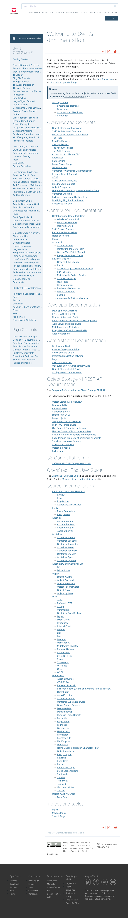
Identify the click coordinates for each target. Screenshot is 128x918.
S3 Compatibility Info (23, 353)
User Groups (33, 880)
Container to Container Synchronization (72, 170)
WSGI (60, 672)
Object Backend (65, 580)
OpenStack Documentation (30, 38)
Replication (57, 157)
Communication (65, 245)
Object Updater (65, 593)
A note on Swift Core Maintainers (73, 298)
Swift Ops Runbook (62, 362)
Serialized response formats (66, 441)
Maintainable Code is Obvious (72, 275)
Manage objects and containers (78, 479)
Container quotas (61, 411)
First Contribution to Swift (65, 317)
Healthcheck (63, 731)
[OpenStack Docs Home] (14, 38)
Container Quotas (66, 698)
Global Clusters (59, 167)
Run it (60, 265)
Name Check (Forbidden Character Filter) (78, 747)
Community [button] (71, 13)
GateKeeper (63, 728)
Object (55, 573)
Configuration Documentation (67, 372)
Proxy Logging (64, 754)
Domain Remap (65, 711)
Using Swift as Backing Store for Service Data (75, 190)
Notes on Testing (60, 235)
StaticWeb (62, 774)
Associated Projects (62, 203)
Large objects (59, 418)
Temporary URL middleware (66, 421)
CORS (55, 177)
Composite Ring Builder (69, 504)
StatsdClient (63, 652)
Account (56, 517)
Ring (59, 498)
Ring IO (61, 494)
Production (62, 115)
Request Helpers (65, 649)
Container (57, 534)
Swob (60, 659)
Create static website (63, 444)
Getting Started (60, 102)
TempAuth (62, 780)
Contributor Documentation (26, 339)
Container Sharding (62, 193)
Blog (99, 13)
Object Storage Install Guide (66, 369)
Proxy (55, 508)
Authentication (59, 408)
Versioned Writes (65, 787)
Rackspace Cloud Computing (97, 899)
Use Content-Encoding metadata (69, 428)
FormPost (62, 724)
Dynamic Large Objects (69, 715)
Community (58, 242)
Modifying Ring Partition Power (68, 200)
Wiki (49, 897)
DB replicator (63, 570)
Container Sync (65, 557)
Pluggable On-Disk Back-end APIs (69, 330)
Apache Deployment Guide (65, 349)
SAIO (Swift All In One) (63, 314)
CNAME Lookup (65, 695)
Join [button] (114, 13)
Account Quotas (65, 678)
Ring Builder (63, 501)
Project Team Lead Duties (70, 255)
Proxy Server (63, 514)
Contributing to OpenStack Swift (68, 216)
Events (31, 884)
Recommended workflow (64, 232)
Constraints (63, 609)
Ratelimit (61, 757)
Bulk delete (58, 451)
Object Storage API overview (67, 128)
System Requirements (68, 105)
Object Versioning (66, 751)
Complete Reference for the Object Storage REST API (79, 390)
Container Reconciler (67, 550)
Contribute (33, 894)
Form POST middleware (64, 424)
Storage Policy (64, 655)
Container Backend (67, 540)
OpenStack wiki (104, 79)
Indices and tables (22, 362)
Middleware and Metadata (65, 327)
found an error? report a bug (107, 845)
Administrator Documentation (27, 346)
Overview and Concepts (25, 336)
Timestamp (63, 662)
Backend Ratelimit (66, 685)
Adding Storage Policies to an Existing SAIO (74, 320)
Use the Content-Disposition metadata (71, 431)
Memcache (62, 744)
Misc (54, 596)
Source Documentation (24, 359)
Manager (61, 639)
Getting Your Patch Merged (71, 252)
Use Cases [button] (47, 13)
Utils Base (62, 665)
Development (64, 109)
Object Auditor (64, 577)
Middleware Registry (67, 646)
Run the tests (64, 271)
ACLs (59, 600)
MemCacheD (63, 642)
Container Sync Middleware (71, 701)
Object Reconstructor (68, 586)
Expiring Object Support (64, 174)
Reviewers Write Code (68, 288)
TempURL (62, 784)
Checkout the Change (68, 262)
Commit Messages (66, 278)
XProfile (61, 790)
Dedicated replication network (67, 356)
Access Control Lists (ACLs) (66, 154)
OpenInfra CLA (72, 903)
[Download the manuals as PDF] (108, 52)
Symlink (61, 777)
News (12, 894)
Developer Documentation (26, 343)
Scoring (61, 294)
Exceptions (62, 623)
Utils (59, 669)
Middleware (58, 675)
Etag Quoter (63, 721)
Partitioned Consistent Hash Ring (69, 491)
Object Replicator (66, 583)
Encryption (62, 718)
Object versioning (61, 415)
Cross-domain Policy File (64, 180)
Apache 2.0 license (101, 893)
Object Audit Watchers (63, 793)
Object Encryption (61, 187)
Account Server (65, 531)
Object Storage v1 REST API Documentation (35, 349)
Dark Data (62, 797)
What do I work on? (67, 222)
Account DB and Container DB (67, 563)
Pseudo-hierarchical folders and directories (74, 434)
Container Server (65, 547)
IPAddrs (61, 629)
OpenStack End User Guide (66, 475)
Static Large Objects (67, 770)
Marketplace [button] (87, 13)
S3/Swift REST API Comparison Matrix (71, 463)
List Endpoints (64, 741)
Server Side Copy (66, 767)
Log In (111, 18)
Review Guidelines (61, 258)
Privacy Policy (72, 900)
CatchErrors (63, 692)
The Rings (57, 137)
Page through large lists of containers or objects (76, 438)
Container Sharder (66, 554)
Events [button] (59, 13)
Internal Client (64, 626)
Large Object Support (63, 164)
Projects (13, 880)
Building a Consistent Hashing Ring (70, 197)
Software (33, 13)
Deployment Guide (61, 346)
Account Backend (66, 524)
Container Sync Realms (69, 613)
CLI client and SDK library (70, 112)
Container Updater (66, 560)
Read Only (62, 761)
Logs (54, 359)
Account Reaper (65, 527)
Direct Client (63, 619)
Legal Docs (71, 883)
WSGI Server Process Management (70, 134)
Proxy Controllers (66, 511)
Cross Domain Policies (68, 705)
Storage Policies (60, 144)
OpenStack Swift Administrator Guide (71, 365)
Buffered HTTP (64, 603)
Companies (33, 890)
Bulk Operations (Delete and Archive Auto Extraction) (84, 688)
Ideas (55, 239)
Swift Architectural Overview (66, 131)
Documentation (65, 285)
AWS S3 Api (63, 682)
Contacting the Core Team (70, 248)
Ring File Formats (60, 141)
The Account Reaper (62, 147)
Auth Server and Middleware (66, 323)
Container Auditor (66, 537)
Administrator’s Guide (63, 352)
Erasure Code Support (63, 184)
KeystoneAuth (64, 738)
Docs (106, 13)
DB (58, 567)
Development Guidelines (64, 310)
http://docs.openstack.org (63, 82)
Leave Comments (66, 291)
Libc (59, 632)
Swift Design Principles (63, 229)
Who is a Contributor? (68, 219)
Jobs (30, 887)
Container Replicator (67, 544)
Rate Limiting (58, 160)
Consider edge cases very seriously (75, 268)
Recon (60, 764)
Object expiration (61, 447)
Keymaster (62, 734)
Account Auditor (65, 521)
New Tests (62, 281)
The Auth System (61, 151)
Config (60, 606)
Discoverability (59, 405)
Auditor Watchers (61, 333)
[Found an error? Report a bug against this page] (115, 52)
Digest (60, 616)
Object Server (64, 590)
